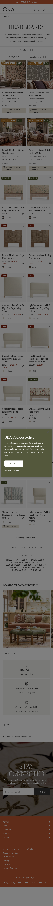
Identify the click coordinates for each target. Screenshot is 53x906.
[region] (26, 453)
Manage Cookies (13, 471)
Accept (14, 463)
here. (7, 455)
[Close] (48, 432)
